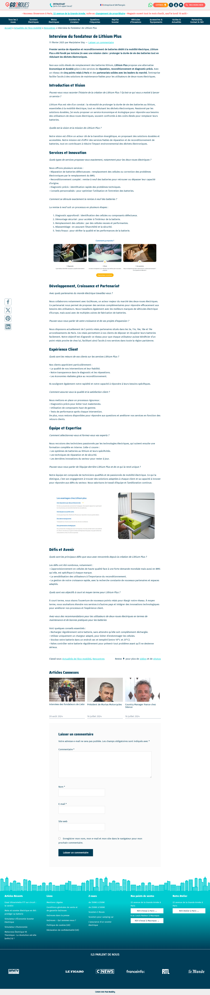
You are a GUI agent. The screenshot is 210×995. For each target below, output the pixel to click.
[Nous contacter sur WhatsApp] (150, 5)
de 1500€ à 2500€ (97, 902)
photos (157, 658)
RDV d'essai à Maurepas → (147, 920)
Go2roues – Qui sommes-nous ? (61, 920)
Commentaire (66, 749)
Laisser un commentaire (101, 42)
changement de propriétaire (110, 13)
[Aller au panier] (181, 5)
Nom (61, 786)
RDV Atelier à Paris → (189, 911)
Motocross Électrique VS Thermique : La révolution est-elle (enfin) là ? (20, 935)
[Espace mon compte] (176, 5)
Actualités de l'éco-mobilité (28, 28)
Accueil (8, 28)
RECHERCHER (196, 5)
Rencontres (49, 28)
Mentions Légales (55, 902)
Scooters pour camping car (101, 917)
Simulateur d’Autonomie (16, 927)
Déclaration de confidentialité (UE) (63, 930)
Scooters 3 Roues (97, 912)
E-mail (62, 804)
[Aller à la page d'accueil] (17, 6)
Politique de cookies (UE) (58, 925)
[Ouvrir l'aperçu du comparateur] (171, 5)
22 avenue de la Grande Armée (69, 13)
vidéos (143, 658)
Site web (62, 821)
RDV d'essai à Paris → (147, 911)
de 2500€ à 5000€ (97, 907)
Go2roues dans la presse (58, 915)
